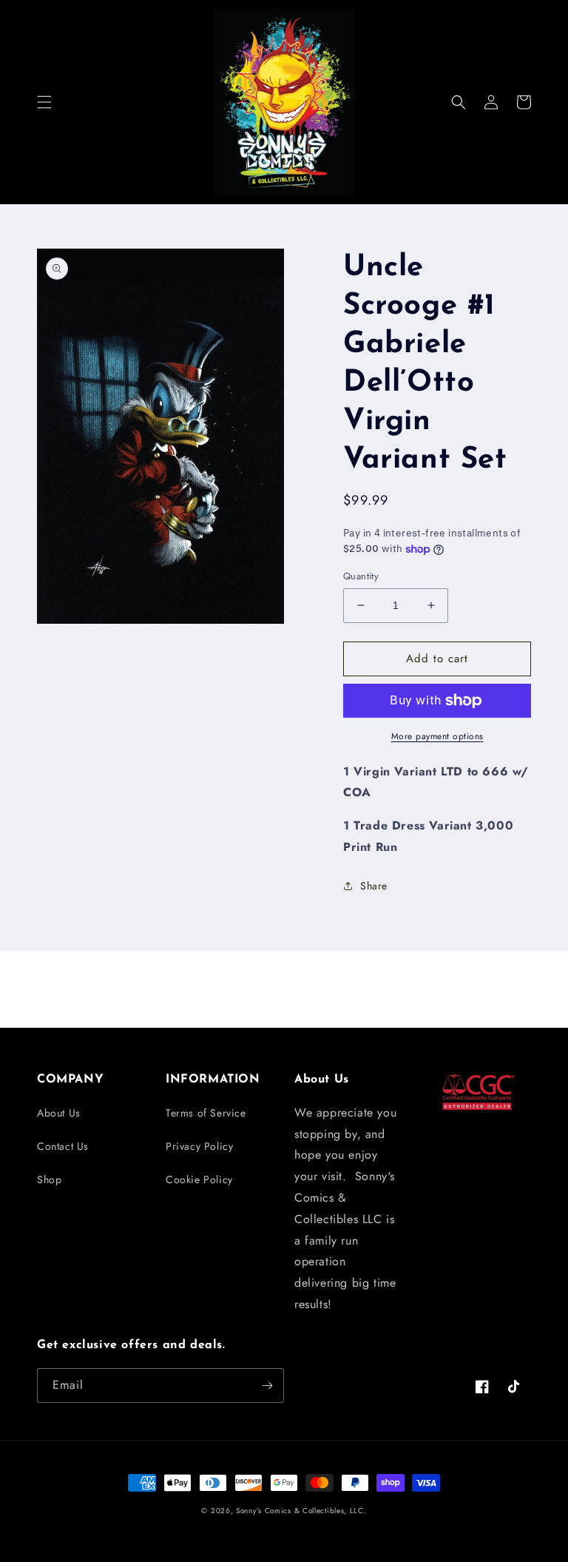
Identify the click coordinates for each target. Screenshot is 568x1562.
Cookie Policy (199, 1179)
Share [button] (374, 885)
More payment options (437, 736)
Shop (49, 1179)
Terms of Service (206, 1112)
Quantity (361, 576)
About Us (59, 1112)
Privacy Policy (199, 1146)
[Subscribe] (267, 1385)
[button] (44, 102)
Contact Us (63, 1146)
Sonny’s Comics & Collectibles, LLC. (301, 1510)
